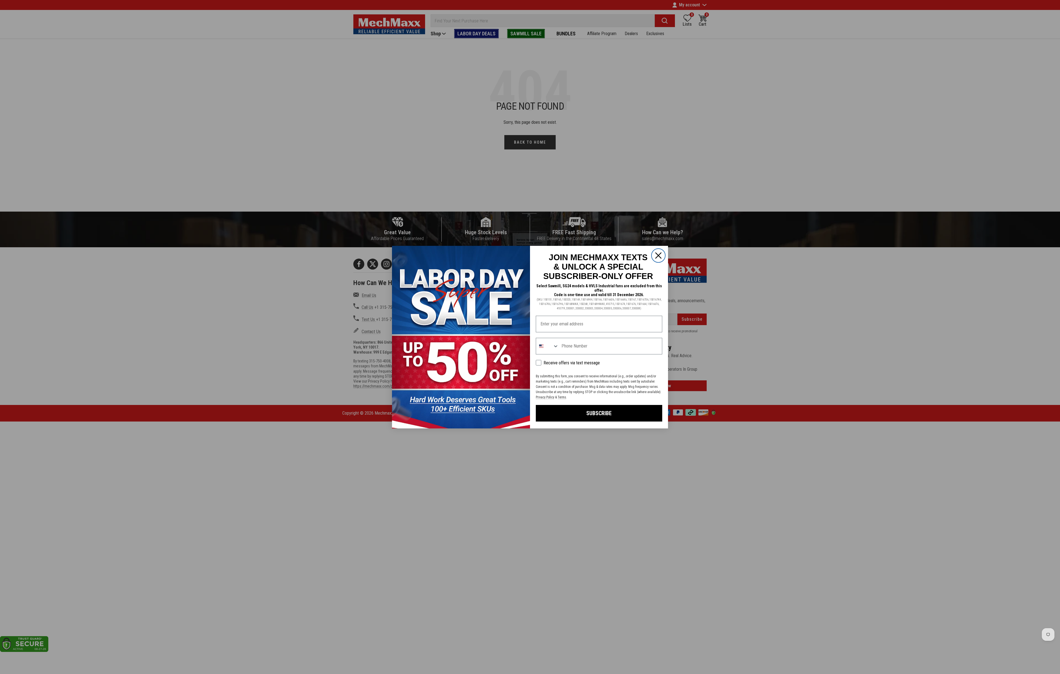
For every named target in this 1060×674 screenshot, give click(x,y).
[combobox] (547, 346)
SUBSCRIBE (599, 413)
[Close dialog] (658, 255)
